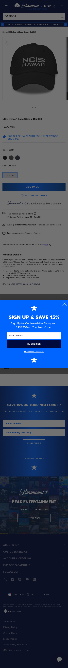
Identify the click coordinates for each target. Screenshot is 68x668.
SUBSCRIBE (34, 344)
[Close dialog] (64, 303)
